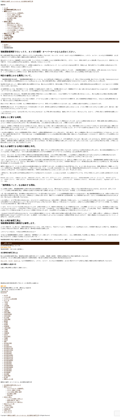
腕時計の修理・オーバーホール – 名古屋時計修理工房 (23, 415)
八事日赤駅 (7, 328)
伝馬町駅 (6, 326)
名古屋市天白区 (8, 357)
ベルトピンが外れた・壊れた (15, 28)
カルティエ (17, 260)
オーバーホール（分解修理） (15, 13)
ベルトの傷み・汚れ (13, 32)
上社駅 (6, 309)
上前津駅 (6, 305)
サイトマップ (8, 412)
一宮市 (6, 302)
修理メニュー (8, 387)
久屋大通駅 (7, 319)
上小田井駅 (7, 307)
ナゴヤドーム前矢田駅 (10, 299)
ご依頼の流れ (8, 405)
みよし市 (6, 300)
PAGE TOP (116, 402)
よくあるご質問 (8, 407)
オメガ (10, 260)
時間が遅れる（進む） (13, 23)
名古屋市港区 (8, 363)
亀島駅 (6, 321)
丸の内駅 (6, 317)
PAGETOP (4, 292)
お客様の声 (7, 409)
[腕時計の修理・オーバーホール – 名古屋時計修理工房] (17, 1)
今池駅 (6, 322)
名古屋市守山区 (8, 358)
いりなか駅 (7, 297)
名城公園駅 (7, 375)
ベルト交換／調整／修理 (14, 16)
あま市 (6, 295)
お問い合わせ (8, 410)
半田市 (6, 340)
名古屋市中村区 (8, 350)
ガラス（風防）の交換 (13, 14)
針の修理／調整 (11, 18)
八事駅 (6, 329)
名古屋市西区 (8, 370)
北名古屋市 (7, 336)
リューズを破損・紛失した (15, 26)
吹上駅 (6, 377)
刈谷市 (6, 334)
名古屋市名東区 (8, 355)
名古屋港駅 (7, 372)
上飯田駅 (6, 311)
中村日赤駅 (7, 316)
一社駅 (6, 304)
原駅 (5, 341)
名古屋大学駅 (8, 343)
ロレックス (4, 260)
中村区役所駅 (8, 314)
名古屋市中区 (8, 346)
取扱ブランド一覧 (9, 404)
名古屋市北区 (8, 351)
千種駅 (6, 338)
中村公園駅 (7, 312)
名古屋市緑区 (8, 369)
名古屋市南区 (8, 353)
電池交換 (9, 20)
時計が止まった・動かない (15, 25)
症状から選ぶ (8, 397)
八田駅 (6, 331)
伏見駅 (6, 324)
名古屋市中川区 (8, 348)
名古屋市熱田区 (8, 365)
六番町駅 (6, 333)
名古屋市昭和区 (8, 360)
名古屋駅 (6, 374)
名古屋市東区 (8, 362)
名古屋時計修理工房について (12, 385)
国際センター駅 (8, 379)
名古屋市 (6, 345)
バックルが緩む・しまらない (15, 30)
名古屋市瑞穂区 (8, 367)
